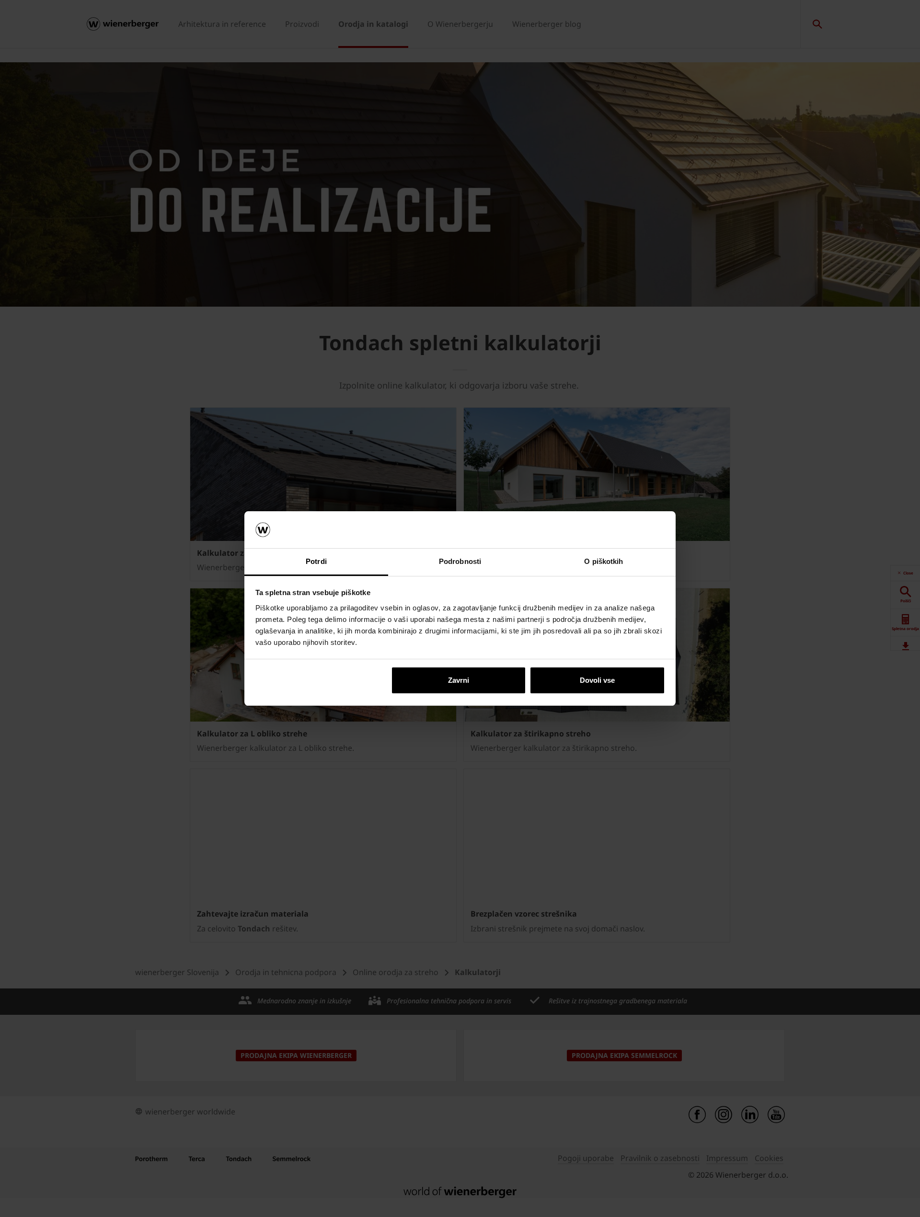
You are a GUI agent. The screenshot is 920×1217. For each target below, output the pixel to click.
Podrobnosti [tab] (460, 561)
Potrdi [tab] (316, 561)
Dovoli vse (597, 680)
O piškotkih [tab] (603, 561)
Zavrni (458, 680)
